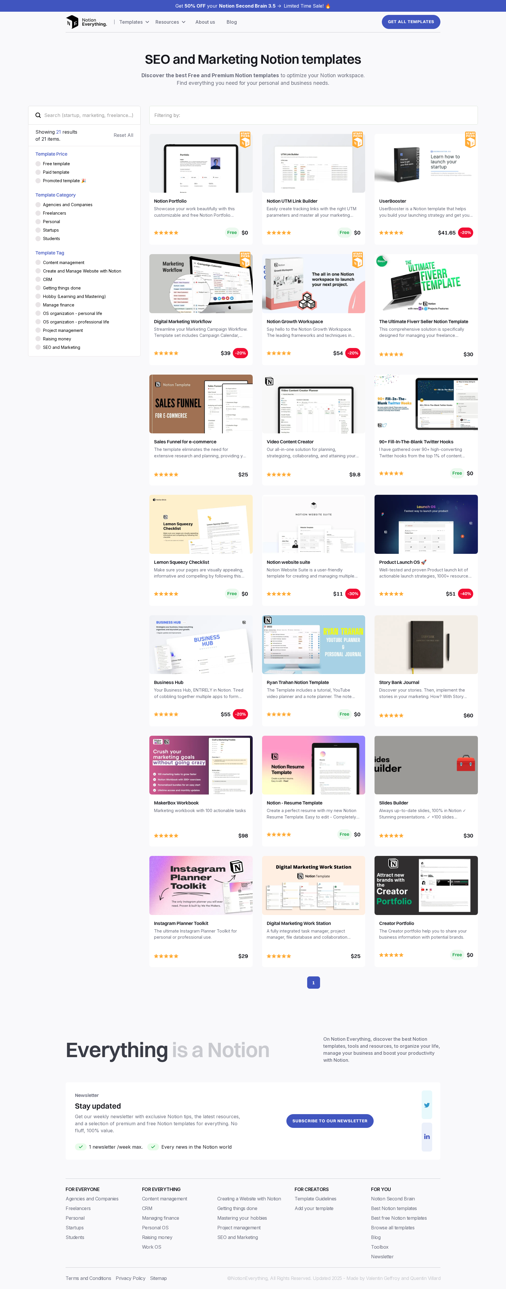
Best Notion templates (394, 1208)
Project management (239, 1228)
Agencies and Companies (92, 1199)
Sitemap (158, 1278)
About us (205, 22)
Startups (74, 1228)
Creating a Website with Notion (249, 1199)
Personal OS (155, 1228)
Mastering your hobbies (242, 1218)
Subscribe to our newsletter (330, 1120)
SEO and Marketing (237, 1237)
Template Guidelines (315, 1199)
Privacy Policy (130, 1278)
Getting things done (237, 1208)
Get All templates (411, 21)
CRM (147, 1208)
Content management (164, 1199)
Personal (75, 1218)
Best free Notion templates (399, 1218)
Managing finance (160, 1218)
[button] (135, 21)
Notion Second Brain (393, 1199)
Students (75, 1237)
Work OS (151, 1247)
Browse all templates (392, 1228)
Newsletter (382, 1256)
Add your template (314, 1208)
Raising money (157, 1237)
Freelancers (78, 1208)
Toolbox (380, 1247)
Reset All (123, 135)
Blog (232, 22)
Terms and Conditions (88, 1278)
